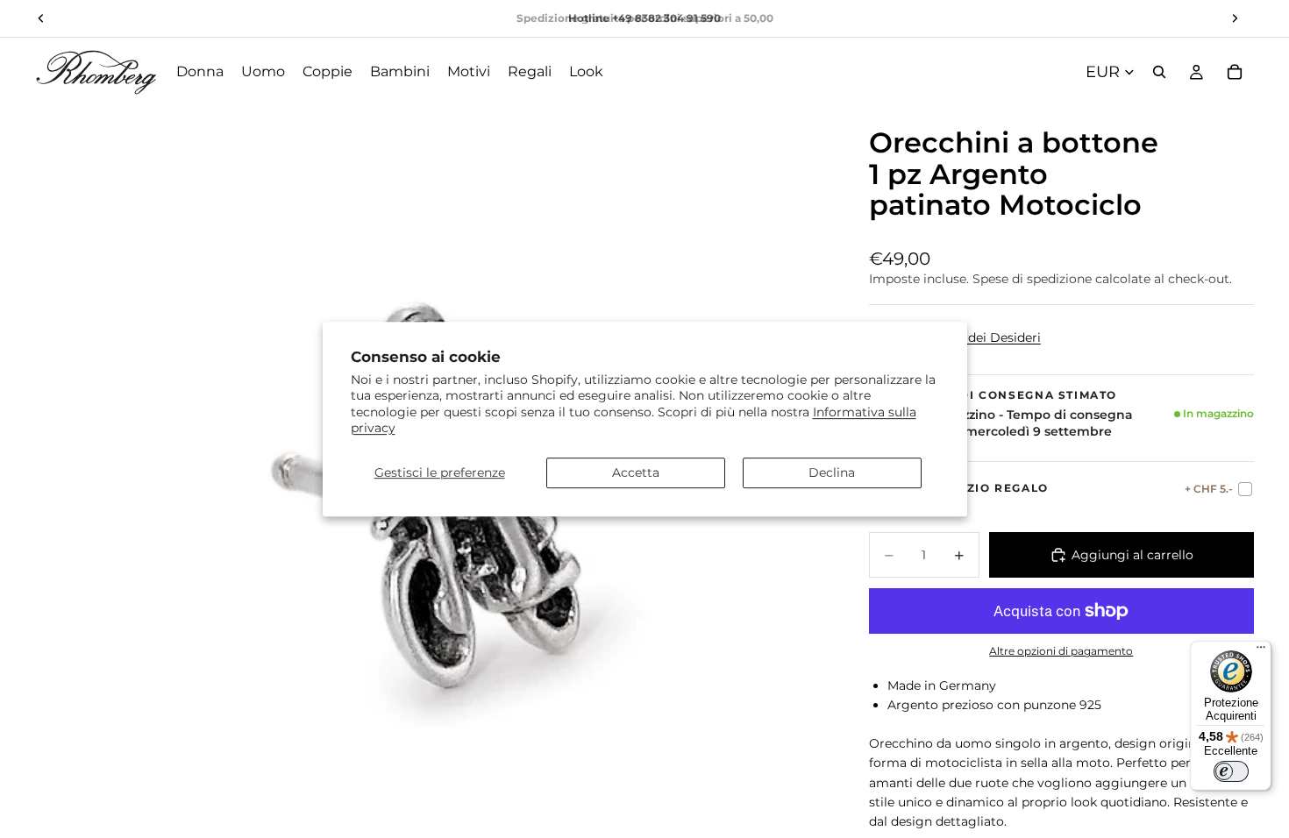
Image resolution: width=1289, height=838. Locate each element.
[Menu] (1260, 651)
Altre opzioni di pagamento (1061, 651)
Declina (831, 472)
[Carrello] (1234, 72)
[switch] (1231, 771)
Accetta (635, 472)
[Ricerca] (1159, 72)
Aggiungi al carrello (1132, 555)
